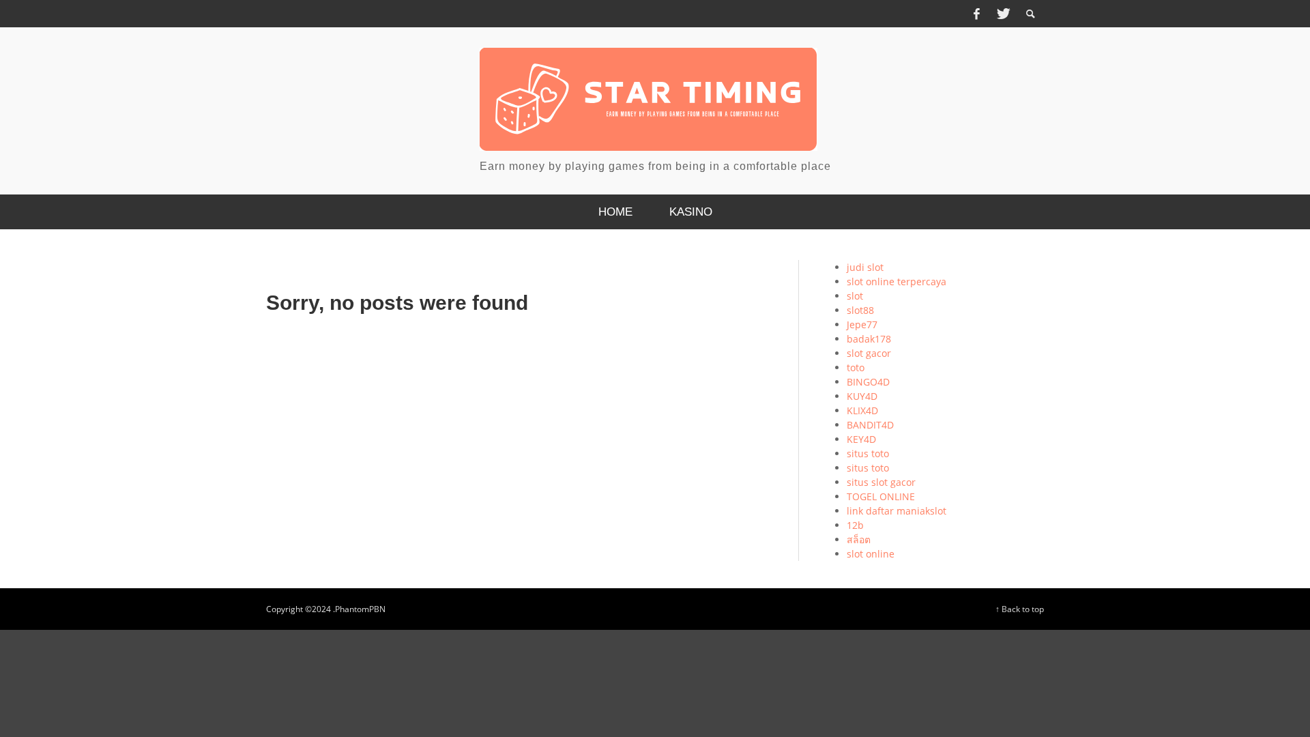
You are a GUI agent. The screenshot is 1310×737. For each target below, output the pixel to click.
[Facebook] (976, 13)
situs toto (868, 453)
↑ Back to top (1019, 608)
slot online (870, 553)
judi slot (865, 267)
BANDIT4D (870, 424)
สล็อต (859, 539)
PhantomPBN (360, 608)
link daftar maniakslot (896, 510)
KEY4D (861, 439)
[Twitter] (1002, 13)
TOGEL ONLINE (881, 496)
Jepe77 (862, 324)
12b (855, 525)
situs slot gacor (881, 482)
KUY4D (862, 396)
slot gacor (869, 353)
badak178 (869, 338)
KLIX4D (862, 410)
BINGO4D (868, 381)
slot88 (860, 310)
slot (855, 295)
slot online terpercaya (896, 281)
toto (855, 367)
